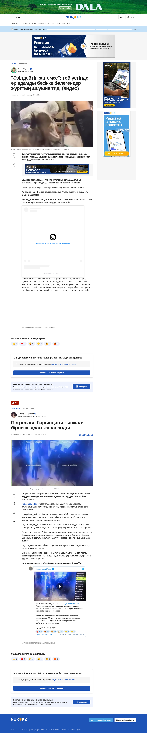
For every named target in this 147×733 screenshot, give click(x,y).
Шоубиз (14, 23)
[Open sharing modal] (14, 173)
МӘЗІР (18, 17)
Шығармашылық (29, 23)
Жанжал (51, 23)
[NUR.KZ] (73, 17)
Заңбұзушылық (28, 408)
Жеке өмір (42, 23)
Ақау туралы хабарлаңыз (101, 720)
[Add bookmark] (14, 181)
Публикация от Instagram (53, 273)
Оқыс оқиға (61, 23)
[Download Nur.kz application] (73, 7)
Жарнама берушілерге (125, 720)
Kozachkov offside (30, 504)
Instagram (83, 387)
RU (121, 17)
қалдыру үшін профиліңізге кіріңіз (63, 364)
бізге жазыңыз (49, 327)
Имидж (69, 23)
